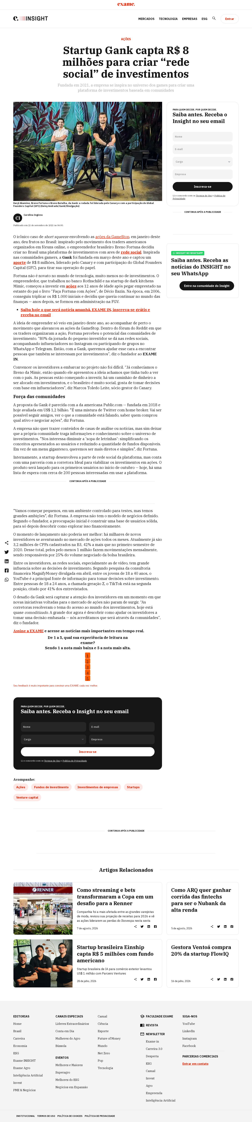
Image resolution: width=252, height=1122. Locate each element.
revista (152, 1025)
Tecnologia (168, 19)
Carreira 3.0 (154, 1049)
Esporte (103, 1031)
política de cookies (69, 1116)
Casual (102, 1016)
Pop (100, 1060)
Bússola (61, 1046)
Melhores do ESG (67, 1080)
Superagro (63, 1072)
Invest (17, 1083)
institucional (25, 1116)
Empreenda (154, 1093)
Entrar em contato (195, 1064)
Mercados (146, 19)
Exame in (152, 1041)
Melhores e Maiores (69, 1065)
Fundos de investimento (51, 787)
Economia (20, 1046)
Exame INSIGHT (24, 1060)
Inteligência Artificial (28, 1075)
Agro (149, 1086)
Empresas (189, 19)
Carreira (19, 1038)
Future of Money (109, 1038)
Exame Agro (21, 1068)
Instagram (189, 1038)
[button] (6, 542)
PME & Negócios (24, 1090)
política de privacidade (100, 1116)
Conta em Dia (65, 1031)
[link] (6, 551)
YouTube (188, 1024)
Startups (133, 787)
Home (17, 1024)
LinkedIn (188, 1031)
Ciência (103, 1024)
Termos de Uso (52, 760)
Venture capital (27, 797)
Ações (20, 787)
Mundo (102, 1046)
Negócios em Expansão (72, 1087)
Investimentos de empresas (97, 787)
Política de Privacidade (75, 760)
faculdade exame (159, 1016)
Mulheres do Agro (68, 1038)
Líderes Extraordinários (72, 1024)
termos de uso (46, 1116)
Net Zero (104, 1053)
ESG (204, 19)
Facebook (189, 1046)
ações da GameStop (112, 236)
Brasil (17, 1031)
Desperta (152, 1056)
